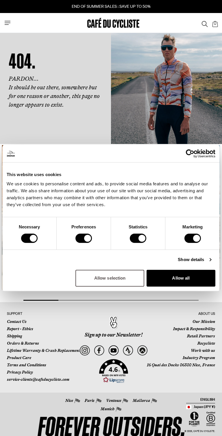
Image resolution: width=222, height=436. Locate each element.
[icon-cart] (214, 23)
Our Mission (204, 321)
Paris (90, 400)
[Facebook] (99, 350)
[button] (113, 371)
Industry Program (199, 357)
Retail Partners (201, 336)
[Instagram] (84, 350)
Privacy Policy (20, 372)
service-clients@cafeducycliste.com (38, 379)
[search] (203, 23)
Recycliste (206, 343)
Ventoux (113, 400)
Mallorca (141, 400)
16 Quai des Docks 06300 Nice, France (181, 365)
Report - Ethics (20, 328)
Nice (69, 400)
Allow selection (110, 278)
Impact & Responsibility (194, 328)
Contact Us (17, 321)
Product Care (19, 357)
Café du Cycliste (203, 431)
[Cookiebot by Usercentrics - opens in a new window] (190, 153)
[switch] (83, 238)
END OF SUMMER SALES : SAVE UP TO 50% (111, 6)
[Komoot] (142, 350)
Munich (107, 409)
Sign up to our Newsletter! (114, 335)
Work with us (203, 350)
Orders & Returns (23, 343)
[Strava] (128, 350)
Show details (191, 259)
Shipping (14, 336)
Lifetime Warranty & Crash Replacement (43, 350)
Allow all (181, 278)
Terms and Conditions (26, 365)
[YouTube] (113, 350)
